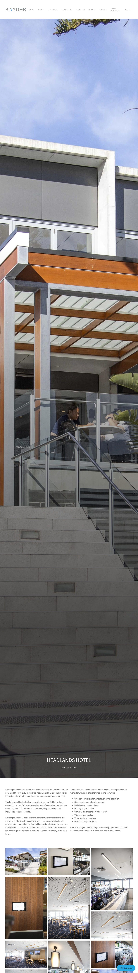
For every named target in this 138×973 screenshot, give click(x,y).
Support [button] (103, 9)
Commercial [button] (67, 9)
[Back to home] (16, 9)
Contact (127, 9)
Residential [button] (52, 9)
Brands (92, 9)
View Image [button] (26, 861)
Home (31, 9)
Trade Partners (115, 9)
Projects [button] (80, 9)
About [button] (40, 9)
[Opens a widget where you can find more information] (126, 968)
